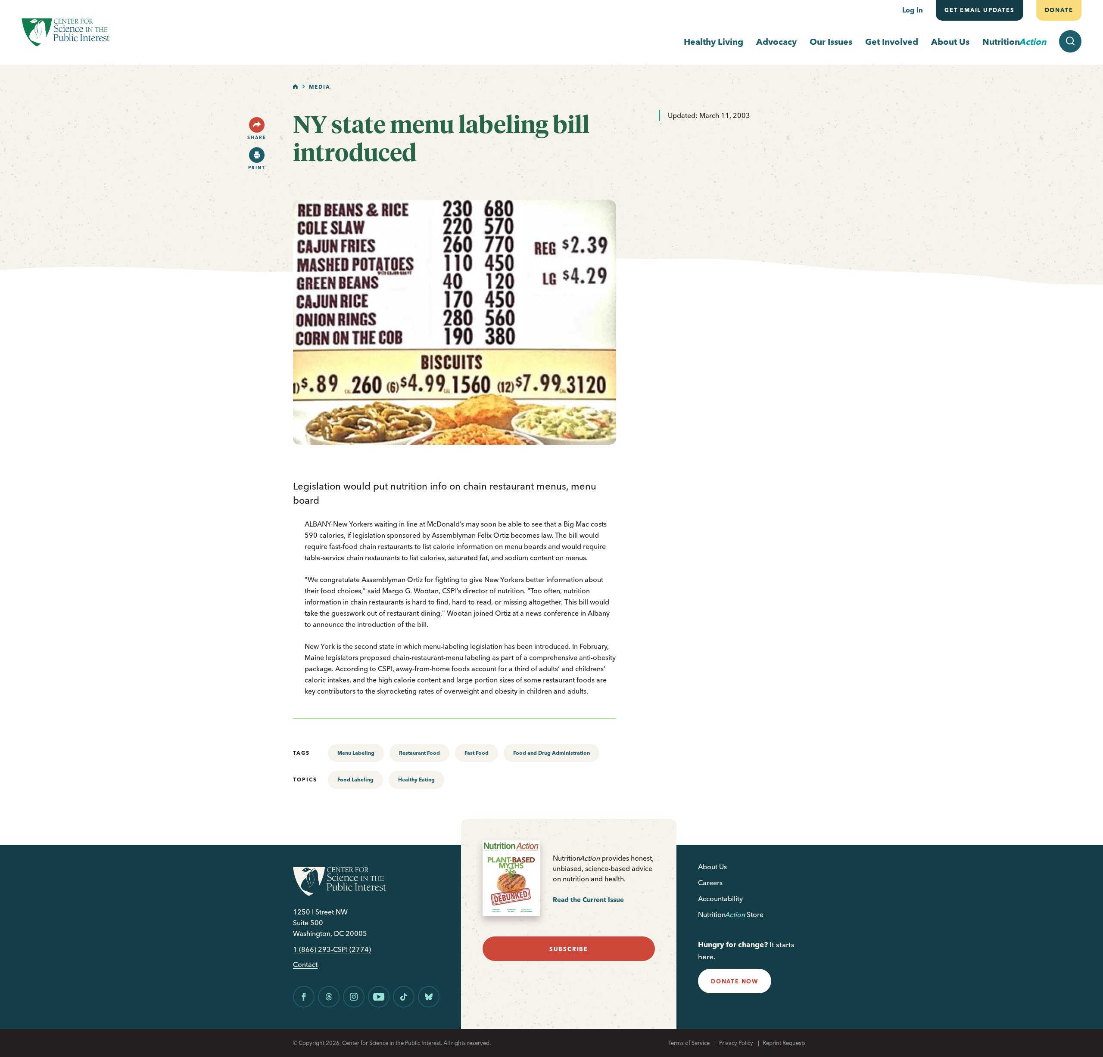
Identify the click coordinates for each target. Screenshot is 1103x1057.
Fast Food (476, 753)
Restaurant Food (419, 753)
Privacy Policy (736, 1042)
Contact (305, 965)
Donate (1058, 9)
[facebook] (304, 996)
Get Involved (891, 41)
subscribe (568, 948)
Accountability (720, 898)
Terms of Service (689, 1042)
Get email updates (979, 9)
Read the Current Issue (588, 899)
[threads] (329, 996)
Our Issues (831, 41)
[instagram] (354, 996)
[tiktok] (403, 996)
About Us (950, 41)
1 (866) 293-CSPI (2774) (332, 949)
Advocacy (776, 41)
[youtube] (378, 996)
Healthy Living (713, 41)
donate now (734, 981)
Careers (710, 882)
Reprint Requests (784, 1042)
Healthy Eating (416, 779)
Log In (912, 10)
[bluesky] (428, 996)
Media (319, 87)
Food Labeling (355, 779)
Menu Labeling (355, 753)
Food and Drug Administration (551, 753)
